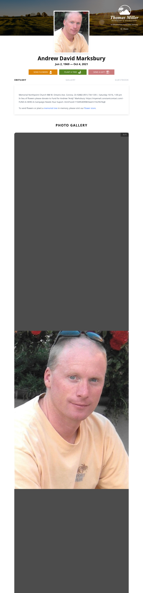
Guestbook (122, 80)
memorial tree (50, 108)
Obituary (20, 80)
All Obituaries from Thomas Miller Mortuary (124, 25)
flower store (90, 108)
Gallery (70, 80)
